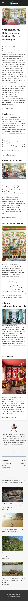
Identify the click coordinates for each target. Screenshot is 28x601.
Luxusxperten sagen (22, 463)
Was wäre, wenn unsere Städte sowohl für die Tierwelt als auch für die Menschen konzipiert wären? (13, 580)
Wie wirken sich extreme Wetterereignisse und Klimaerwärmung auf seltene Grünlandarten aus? (13, 555)
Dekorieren (5, 26)
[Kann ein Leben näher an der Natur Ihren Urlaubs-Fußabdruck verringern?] (14, 520)
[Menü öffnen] (3, 3)
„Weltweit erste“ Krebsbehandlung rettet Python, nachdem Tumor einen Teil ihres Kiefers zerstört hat (13, 505)
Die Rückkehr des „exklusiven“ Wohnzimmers (6, 464)
